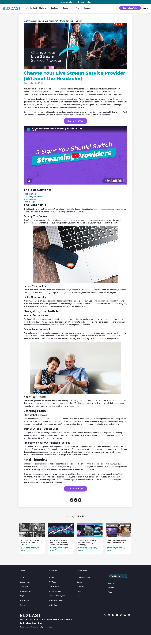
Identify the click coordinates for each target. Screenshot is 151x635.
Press (110, 592)
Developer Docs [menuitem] (25, 623)
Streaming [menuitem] (52, 577)
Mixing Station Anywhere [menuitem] (57, 596)
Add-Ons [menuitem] (23, 605)
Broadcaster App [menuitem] (55, 591)
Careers (111, 588)
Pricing (79, 8)
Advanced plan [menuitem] (25, 591)
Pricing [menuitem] (22, 577)
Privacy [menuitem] (42, 619)
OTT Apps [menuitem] (52, 582)
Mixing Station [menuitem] (54, 605)
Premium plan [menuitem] (25, 600)
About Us (111, 583)
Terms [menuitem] (22, 619)
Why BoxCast (31, 8)
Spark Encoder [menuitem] (54, 587)
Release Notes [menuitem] (37, 623)
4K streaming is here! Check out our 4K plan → (76, 2)
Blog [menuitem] (78, 596)
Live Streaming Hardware (34, 21)
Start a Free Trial (75, 121)
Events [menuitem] (79, 591)
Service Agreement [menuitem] (32, 619)
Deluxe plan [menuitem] (24, 587)
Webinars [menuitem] (80, 587)
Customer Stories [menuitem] (83, 577)
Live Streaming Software (55, 21)
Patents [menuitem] (62, 619)
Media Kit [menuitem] (69, 619)
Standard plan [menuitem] (25, 582)
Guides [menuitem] (79, 582)
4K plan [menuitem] (22, 596)
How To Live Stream (74, 21)
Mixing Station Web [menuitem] (56, 600)
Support (87, 8)
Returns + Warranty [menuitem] (52, 619)
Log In (145, 8)
